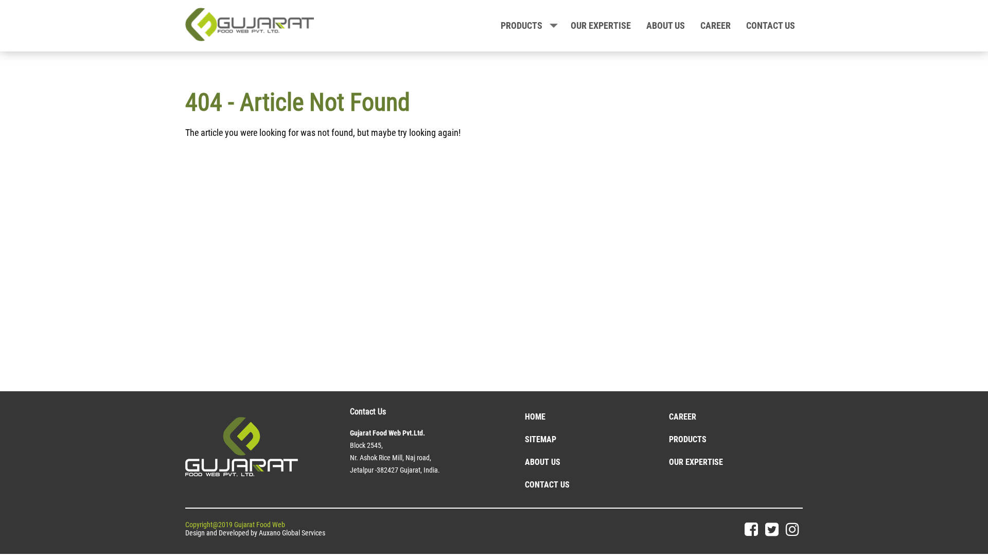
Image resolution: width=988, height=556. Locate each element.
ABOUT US (665, 25)
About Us (542, 462)
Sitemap (540, 439)
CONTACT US (770, 25)
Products (688, 439)
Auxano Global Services (292, 533)
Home (535, 417)
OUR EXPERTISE (601, 25)
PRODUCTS (521, 25)
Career (715, 25)
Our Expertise (696, 462)
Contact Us (547, 485)
